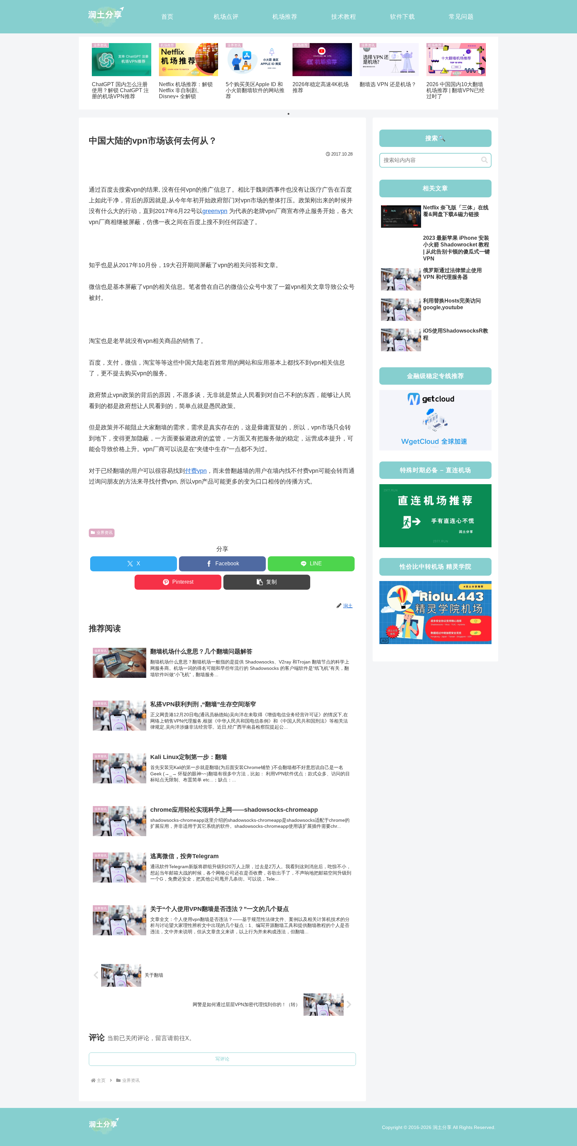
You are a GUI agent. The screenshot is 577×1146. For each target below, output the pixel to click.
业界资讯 (105, 532)
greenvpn (214, 211)
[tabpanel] (121, 72)
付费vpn (196, 470)
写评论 (222, 1059)
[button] (266, 582)
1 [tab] (288, 114)
